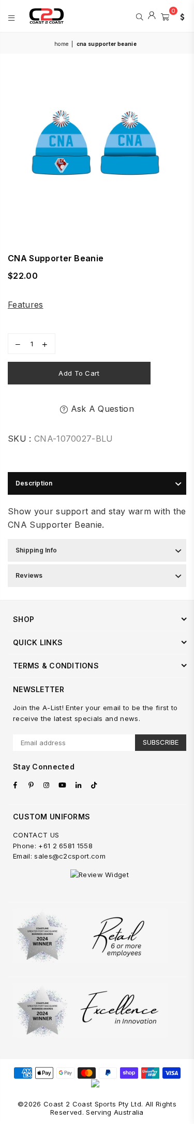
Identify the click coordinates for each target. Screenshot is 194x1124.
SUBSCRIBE (160, 742)
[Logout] (152, 16)
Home (61, 44)
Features (25, 304)
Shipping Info (36, 550)
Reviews (29, 575)
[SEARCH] (139, 16)
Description (34, 483)
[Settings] (180, 16)
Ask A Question (101, 409)
